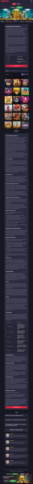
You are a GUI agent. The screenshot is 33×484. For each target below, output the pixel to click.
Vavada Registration (16, 407)
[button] (1, 14)
